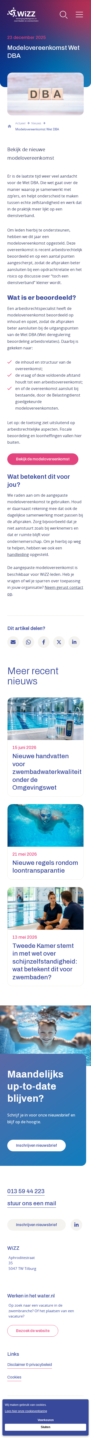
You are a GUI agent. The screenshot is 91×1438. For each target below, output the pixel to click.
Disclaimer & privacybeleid (29, 1365)
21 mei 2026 (24, 854)
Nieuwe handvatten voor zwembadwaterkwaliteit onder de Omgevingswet (47, 772)
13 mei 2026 (24, 937)
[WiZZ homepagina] (22, 14)
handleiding (18, 554)
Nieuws (36, 123)
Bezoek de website (33, 1331)
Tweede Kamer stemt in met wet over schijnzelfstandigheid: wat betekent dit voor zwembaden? (44, 961)
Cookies (14, 1377)
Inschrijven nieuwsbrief (36, 1145)
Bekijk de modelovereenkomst (43, 459)
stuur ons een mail (31, 1203)
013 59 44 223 (26, 1191)
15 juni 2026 (24, 747)
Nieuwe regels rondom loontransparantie (45, 866)
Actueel (20, 123)
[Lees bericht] (45, 718)
